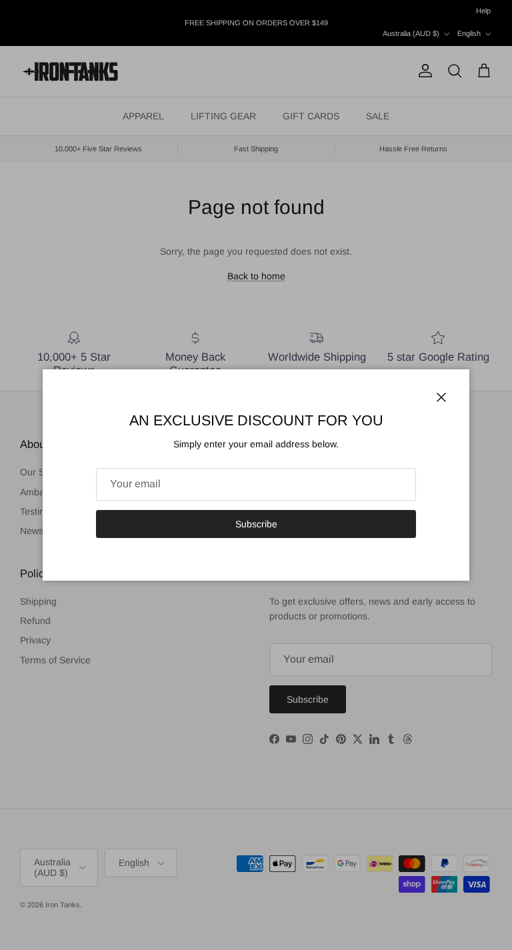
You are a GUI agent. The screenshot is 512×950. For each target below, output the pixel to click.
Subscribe (256, 524)
